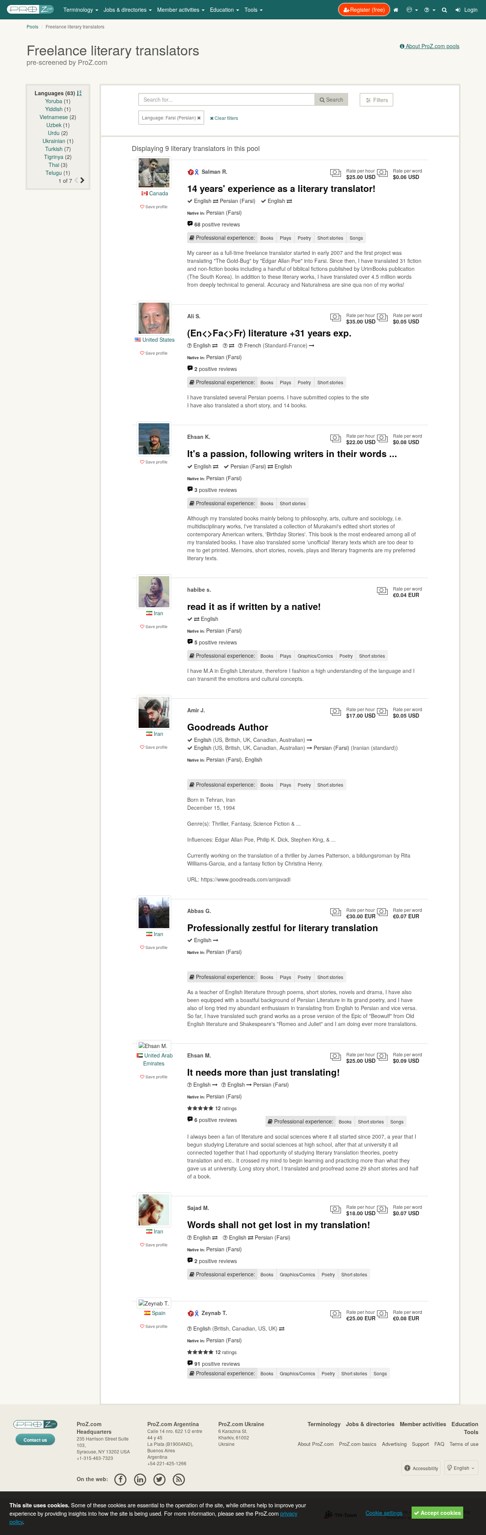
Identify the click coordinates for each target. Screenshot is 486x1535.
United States (158, 339)
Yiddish (54, 109)
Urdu (54, 133)
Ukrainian (54, 141)
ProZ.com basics (358, 1443)
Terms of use (464, 1443)
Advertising (394, 1443)
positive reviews (217, 224)
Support (420, 1443)
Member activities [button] (179, 9)
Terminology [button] (79, 9)
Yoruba (53, 101)
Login (470, 9)
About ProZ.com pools (431, 46)
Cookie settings (384, 1512)
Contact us (35, 1439)
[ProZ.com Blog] (179, 1479)
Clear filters (225, 118)
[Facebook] (121, 1479)
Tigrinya (53, 156)
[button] (412, 9)
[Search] (445, 9)
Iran (157, 613)
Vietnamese (53, 117)
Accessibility (425, 1468)
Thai (54, 164)
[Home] (397, 9)
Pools (32, 26)
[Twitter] (159, 1479)
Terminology (324, 1424)
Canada (158, 193)
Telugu (54, 172)
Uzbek (54, 125)
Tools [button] (252, 9)
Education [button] (222, 9)
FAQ (439, 1443)
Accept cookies (440, 1512)
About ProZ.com (316, 1443)
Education (464, 1424)
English (461, 1467)
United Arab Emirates (158, 1059)
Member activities (423, 1424)
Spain (158, 1313)
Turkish (54, 148)
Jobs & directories (370, 1424)
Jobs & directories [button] (126, 9)
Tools (471, 1432)
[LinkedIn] (140, 1479)
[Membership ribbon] (191, 171)
